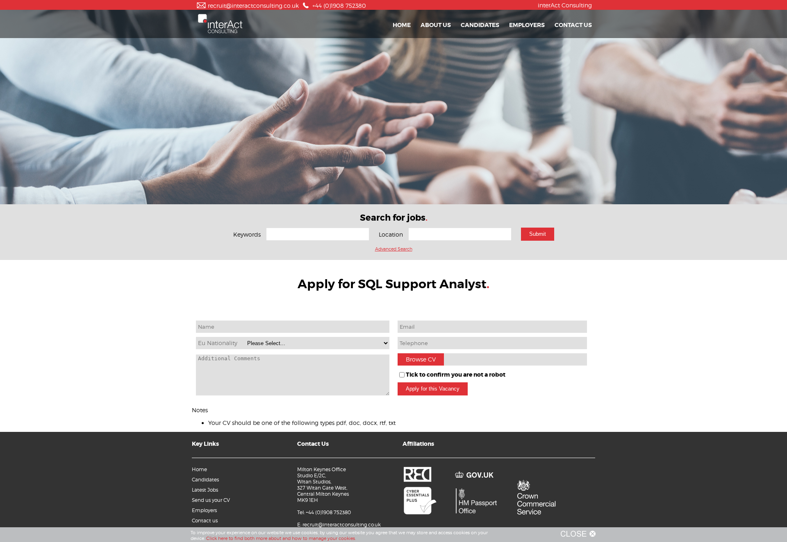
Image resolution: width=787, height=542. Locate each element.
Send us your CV (211, 500)
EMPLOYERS (527, 25)
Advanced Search (393, 249)
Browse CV (421, 359)
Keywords (247, 234)
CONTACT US (573, 25)
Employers (204, 510)
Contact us (205, 520)
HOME (402, 25)
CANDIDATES (480, 25)
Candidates (205, 480)
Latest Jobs (205, 490)
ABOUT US (436, 25)
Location (391, 234)
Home (199, 469)
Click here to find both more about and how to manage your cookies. (281, 538)
